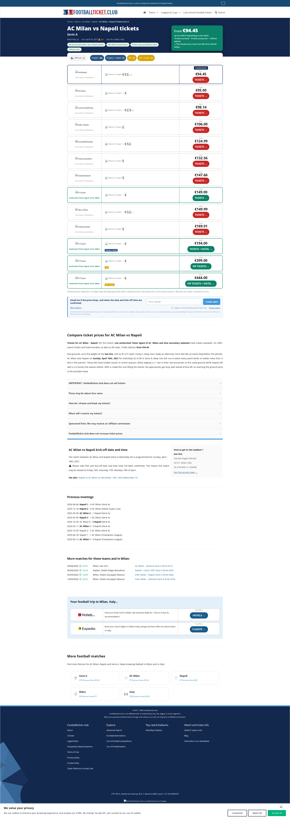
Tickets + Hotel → (201, 249)
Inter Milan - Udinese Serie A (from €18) (155, 579)
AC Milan (86, 21)
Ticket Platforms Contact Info (80, 768)
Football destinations (116, 735)
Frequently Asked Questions (80, 746)
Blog (186, 735)
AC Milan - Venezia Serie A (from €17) (153, 566)
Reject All (257, 813)
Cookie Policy (73, 763)
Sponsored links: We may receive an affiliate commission (99, 423)
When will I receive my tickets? (85, 413)
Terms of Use (73, 752)
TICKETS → (201, 79)
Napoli (95, 21)
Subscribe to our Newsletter (196, 741)
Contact (70, 735)
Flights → (198, 629)
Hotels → (199, 615)
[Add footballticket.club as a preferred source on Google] (145, 802)
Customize (237, 813)
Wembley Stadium (154, 730)
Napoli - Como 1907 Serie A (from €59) (154, 570)
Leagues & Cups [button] (169, 12)
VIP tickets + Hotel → (200, 283)
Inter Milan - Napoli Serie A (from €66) (154, 574)
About (70, 730)
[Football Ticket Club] (90, 11)
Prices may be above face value (86, 393)
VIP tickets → (201, 266)
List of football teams (115, 746)
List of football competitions (119, 741)
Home (70, 21)
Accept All (277, 813)
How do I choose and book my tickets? (89, 403)
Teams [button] (152, 12)
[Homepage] (145, 12)
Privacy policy (214, 308)
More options (75, 308)
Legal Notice (72, 741)
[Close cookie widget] (284, 807)
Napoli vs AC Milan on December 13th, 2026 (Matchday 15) (107, 477)
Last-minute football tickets (197, 12)
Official (79, 57)
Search (221, 12)
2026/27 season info (193, 730)
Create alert (212, 301)
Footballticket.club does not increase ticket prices (95, 433)
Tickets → (201, 198)
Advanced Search (114, 730)
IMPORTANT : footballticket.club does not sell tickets (97, 383)
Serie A (77, 21)
